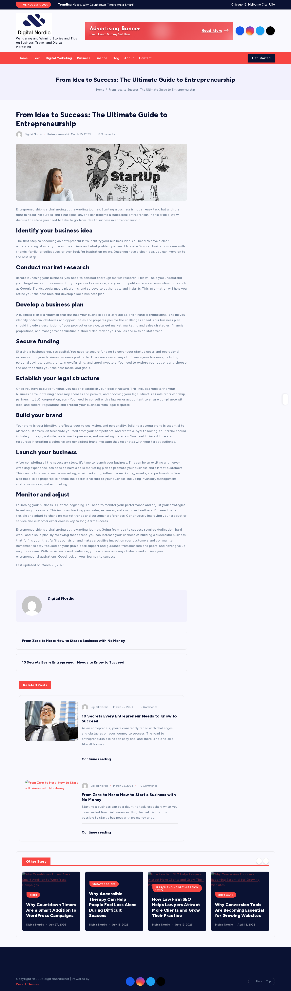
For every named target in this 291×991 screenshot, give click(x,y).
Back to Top (263, 981)
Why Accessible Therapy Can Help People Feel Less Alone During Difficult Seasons (50, 904)
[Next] (266, 861)
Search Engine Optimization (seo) (113, 888)
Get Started (261, 58)
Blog (115, 58)
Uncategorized (41, 884)
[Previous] (259, 861)
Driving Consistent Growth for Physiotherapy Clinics (237, 910)
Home (23, 58)
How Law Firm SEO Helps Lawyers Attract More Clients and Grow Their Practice (113, 907)
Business (83, 58)
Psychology (227, 895)
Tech (37, 58)
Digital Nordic (34, 134)
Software (162, 895)
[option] (51, 901)
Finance (101, 58)
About (129, 58)
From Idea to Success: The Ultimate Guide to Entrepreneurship (152, 89)
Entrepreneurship (58, 134)
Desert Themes (27, 984)
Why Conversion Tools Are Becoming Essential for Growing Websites (176, 910)
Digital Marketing (59, 58)
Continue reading (97, 759)
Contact (145, 58)
